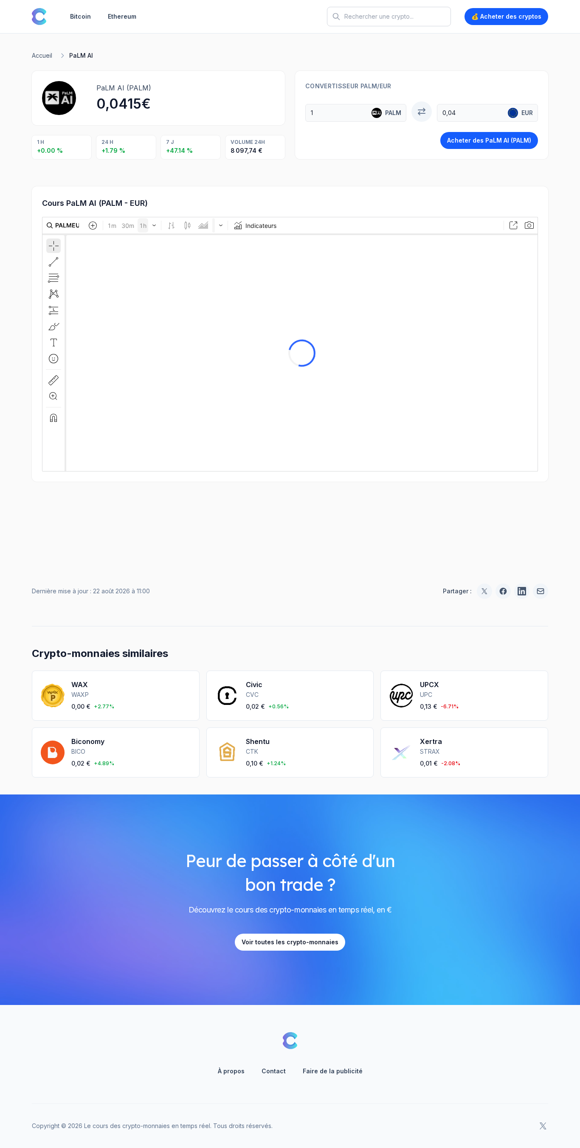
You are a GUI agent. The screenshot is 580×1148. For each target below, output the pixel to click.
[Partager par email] (540, 591)
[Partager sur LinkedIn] (521, 591)
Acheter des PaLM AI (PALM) (489, 140)
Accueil (42, 55)
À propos (231, 1071)
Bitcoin (80, 16)
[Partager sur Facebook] (503, 591)
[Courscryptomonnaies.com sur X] (543, 1126)
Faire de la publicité (333, 1071)
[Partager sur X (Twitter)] (484, 591)
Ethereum (122, 16)
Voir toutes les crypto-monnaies (290, 942)
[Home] (39, 16)
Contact (274, 1071)
